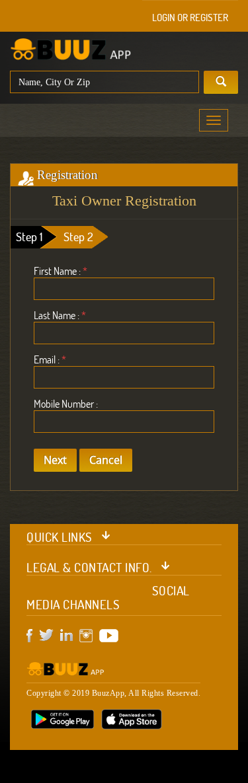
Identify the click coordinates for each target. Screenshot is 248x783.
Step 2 (78, 236)
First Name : (60, 271)
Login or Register (190, 17)
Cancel (105, 460)
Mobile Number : (66, 403)
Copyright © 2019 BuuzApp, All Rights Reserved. (113, 693)
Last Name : (60, 315)
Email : (50, 359)
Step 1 (29, 236)
